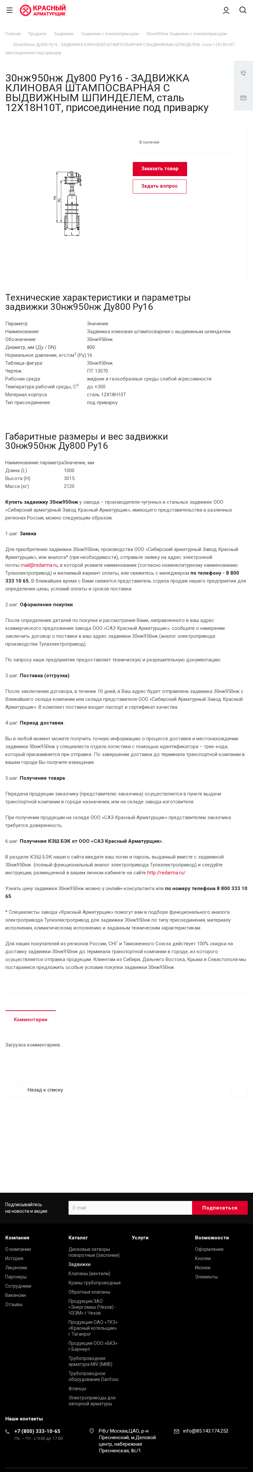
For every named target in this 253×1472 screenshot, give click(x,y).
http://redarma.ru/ (166, 873)
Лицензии (16, 1267)
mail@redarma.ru (39, 565)
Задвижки (80, 1264)
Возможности (212, 1238)
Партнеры (16, 1276)
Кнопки (203, 1258)
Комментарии (30, 1020)
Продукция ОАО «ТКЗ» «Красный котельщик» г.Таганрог (93, 1328)
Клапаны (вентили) (89, 1273)
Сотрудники (18, 1286)
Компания (17, 1238)
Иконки (203, 1267)
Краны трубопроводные (95, 1282)
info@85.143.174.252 (205, 1431)
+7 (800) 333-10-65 (37, 1431)
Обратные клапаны (89, 1292)
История (14, 1258)
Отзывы (13, 1304)
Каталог (78, 1238)
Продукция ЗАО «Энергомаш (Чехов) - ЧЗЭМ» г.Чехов (92, 1307)
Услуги (140, 1238)
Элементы (206, 1276)
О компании (18, 1249)
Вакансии (15, 1295)
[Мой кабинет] (226, 10)
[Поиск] (242, 10)
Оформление (209, 1249)
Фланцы (77, 1388)
